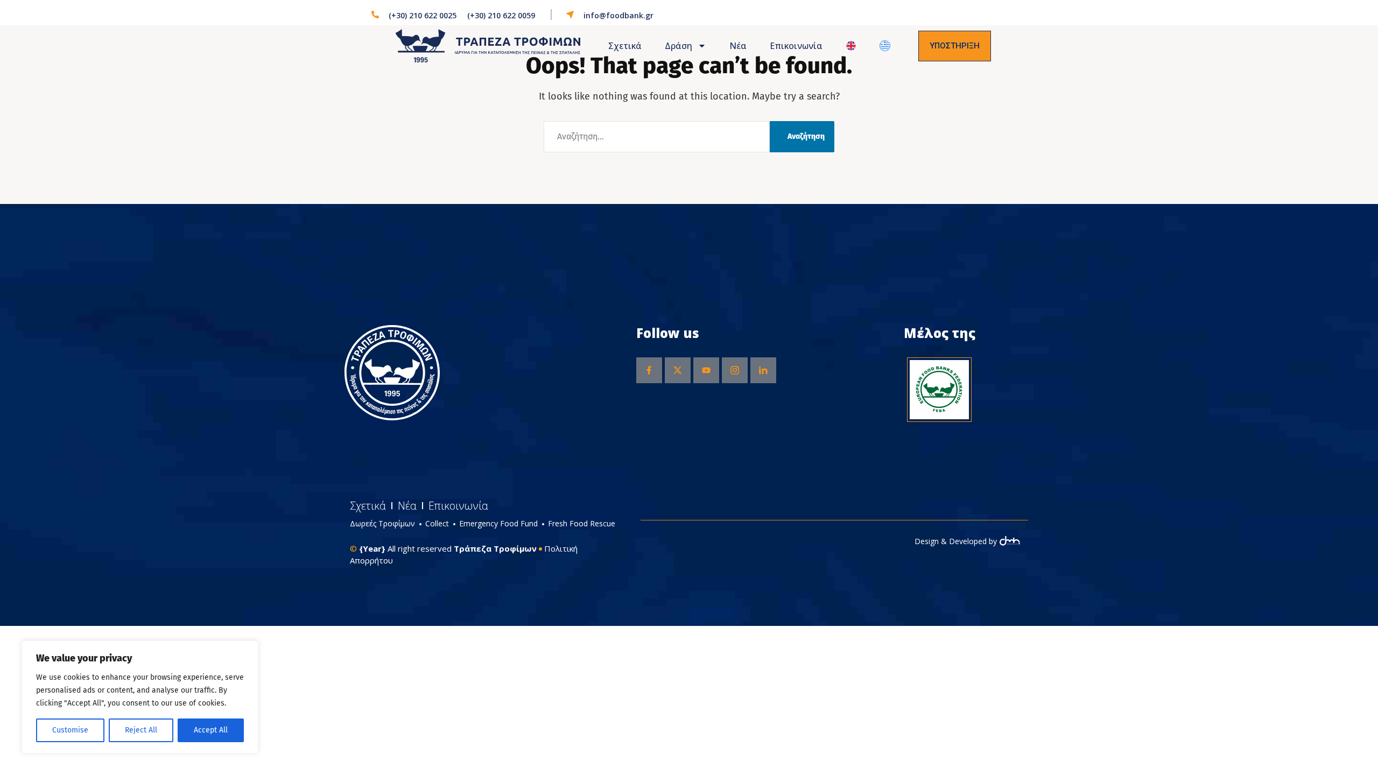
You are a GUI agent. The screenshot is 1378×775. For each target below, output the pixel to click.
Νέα (738, 46)
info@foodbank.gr (618, 15)
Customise (70, 730)
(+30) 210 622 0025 (422, 15)
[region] (140, 696)
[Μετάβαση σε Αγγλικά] (851, 45)
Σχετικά (625, 46)
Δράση (678, 46)
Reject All (141, 730)
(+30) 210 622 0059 (501, 15)
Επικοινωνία (796, 46)
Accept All (211, 730)
